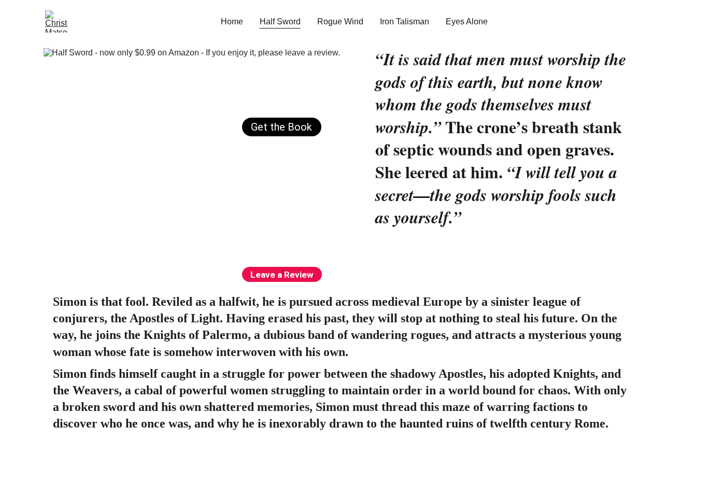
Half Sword (280, 21)
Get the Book (281, 127)
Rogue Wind (340, 21)
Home (232, 21)
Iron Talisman (404, 21)
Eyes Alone (467, 21)
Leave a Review (282, 274)
